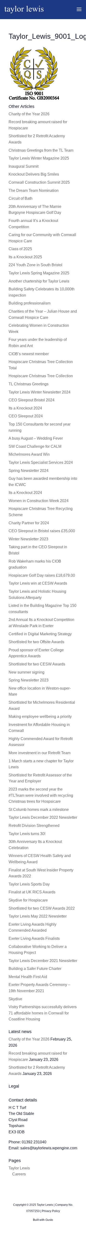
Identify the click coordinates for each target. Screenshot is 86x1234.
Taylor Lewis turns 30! (27, 834)
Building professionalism (29, 303)
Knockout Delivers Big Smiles (34, 174)
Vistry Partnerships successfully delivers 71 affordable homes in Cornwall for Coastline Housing (43, 1013)
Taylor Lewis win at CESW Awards (38, 583)
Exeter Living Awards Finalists (34, 938)
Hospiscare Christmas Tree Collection (41, 376)
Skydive (15, 999)
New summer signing (26, 672)
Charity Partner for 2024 (29, 523)
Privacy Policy (51, 1211)
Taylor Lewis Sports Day (29, 884)
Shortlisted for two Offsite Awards (36, 642)
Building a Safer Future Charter (35, 969)
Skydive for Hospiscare (28, 900)
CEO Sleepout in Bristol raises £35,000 (42, 531)
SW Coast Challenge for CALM (35, 446)
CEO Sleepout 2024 (26, 416)
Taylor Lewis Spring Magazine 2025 (39, 273)
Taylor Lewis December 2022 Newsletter (43, 817)
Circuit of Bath (20, 198)
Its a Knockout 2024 (25, 408)
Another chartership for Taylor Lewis (39, 281)
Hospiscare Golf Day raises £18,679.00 (42, 575)
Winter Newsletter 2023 (28, 539)
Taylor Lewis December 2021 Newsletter (43, 961)
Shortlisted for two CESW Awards (37, 664)
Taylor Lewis (19, 1168)
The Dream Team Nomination (34, 190)
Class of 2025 (20, 249)
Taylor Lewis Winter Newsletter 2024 (39, 392)
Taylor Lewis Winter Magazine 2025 (39, 158)
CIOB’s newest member (29, 354)
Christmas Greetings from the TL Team (41, 150)
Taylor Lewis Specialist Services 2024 (41, 462)
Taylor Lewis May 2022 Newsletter (38, 916)
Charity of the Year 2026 (29, 114)
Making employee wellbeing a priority (40, 716)
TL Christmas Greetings (28, 384)
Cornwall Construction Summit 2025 (39, 182)
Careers (19, 1174)
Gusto (49, 1220)
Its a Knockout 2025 (25, 257)
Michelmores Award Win (29, 454)
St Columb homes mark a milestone (39, 810)
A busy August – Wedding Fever (36, 438)
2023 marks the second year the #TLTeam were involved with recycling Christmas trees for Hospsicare (41, 795)
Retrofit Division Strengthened (34, 826)
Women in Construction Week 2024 (39, 501)
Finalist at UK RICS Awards (32, 892)
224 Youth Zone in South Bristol (35, 265)
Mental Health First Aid (28, 977)
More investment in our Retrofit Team (39, 753)
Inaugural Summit (23, 166)
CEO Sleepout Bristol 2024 (31, 400)
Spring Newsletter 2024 (28, 471)
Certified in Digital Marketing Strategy (40, 634)
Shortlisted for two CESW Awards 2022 (42, 908)
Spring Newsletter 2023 (28, 680)
